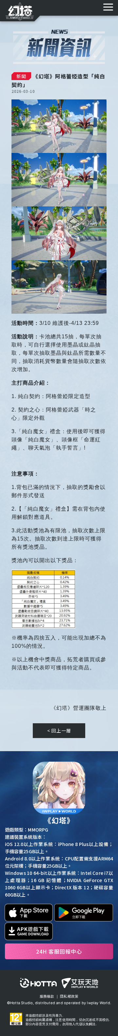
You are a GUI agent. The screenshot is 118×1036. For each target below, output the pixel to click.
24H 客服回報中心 (59, 951)
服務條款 (47, 996)
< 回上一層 (59, 730)
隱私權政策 (69, 996)
